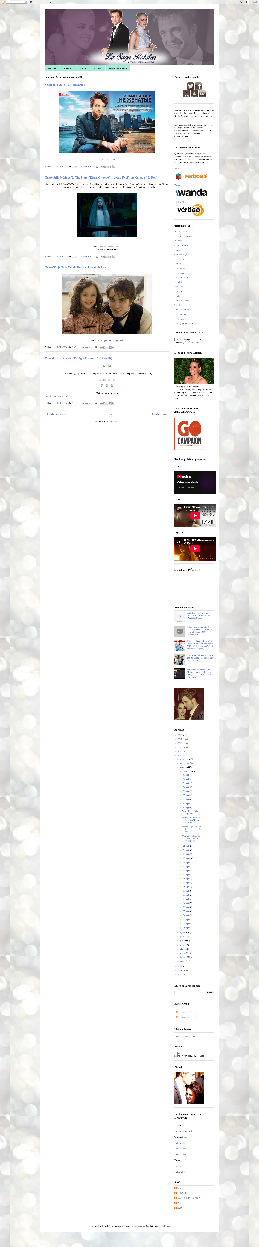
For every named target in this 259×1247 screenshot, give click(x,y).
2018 (180, 735)
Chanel (177, 249)
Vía (108, 159)
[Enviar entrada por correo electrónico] (97, 166)
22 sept (186, 807)
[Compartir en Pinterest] (113, 166)
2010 (180, 974)
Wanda (177, 185)
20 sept (186, 850)
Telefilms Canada (105, 246)
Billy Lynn (179, 240)
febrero (183, 957)
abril (182, 948)
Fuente (102, 159)
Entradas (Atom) (113, 421)
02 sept (186, 923)
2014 (180, 751)
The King (178, 305)
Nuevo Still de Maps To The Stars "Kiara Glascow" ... (192, 820)
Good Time (179, 272)
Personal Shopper (181, 300)
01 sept (186, 927)
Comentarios (183, 1017)
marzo (183, 952)
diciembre (184, 759)
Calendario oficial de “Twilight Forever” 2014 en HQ (78, 358)
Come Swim (179, 259)
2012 (180, 966)
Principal (52, 68)
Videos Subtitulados (118, 68)
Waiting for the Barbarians (185, 323)
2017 (180, 739)
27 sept (186, 787)
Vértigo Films (180, 201)
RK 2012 (84, 68)
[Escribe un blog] (105, 166)
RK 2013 (98, 68)
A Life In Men (180, 231)
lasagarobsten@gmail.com (185, 1131)
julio (182, 936)
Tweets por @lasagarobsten (186, 1036)
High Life (178, 282)
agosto (183, 932)
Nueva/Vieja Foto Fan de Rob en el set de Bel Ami (76, 267)
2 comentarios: (86, 166)
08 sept (186, 898)
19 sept (186, 854)
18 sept (186, 858)
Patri (179, 1203)
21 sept (186, 845)
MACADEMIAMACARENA (189, 1198)
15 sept (186, 870)
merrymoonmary (138, 1226)
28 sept (186, 782)
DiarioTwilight (100, 340)
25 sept (186, 795)
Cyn (179, 1188)
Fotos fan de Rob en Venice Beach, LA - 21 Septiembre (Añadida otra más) (198, 615)
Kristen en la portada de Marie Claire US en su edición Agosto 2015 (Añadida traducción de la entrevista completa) (200, 645)
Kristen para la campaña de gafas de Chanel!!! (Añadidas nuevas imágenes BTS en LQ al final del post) (200, 631)
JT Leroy (178, 291)
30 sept (186, 774)
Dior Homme (180, 268)
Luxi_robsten (180, 1148)
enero (183, 961)
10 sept (186, 890)
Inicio (109, 413)
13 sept (186, 878)
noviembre (185, 763)
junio (182, 940)
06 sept (186, 907)
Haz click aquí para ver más (56, 396)
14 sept (186, 874)
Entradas (182, 1012)
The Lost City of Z (182, 309)
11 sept (186, 886)
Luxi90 (177, 1166)
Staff (179, 1208)
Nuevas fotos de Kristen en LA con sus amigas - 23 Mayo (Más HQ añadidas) (200, 658)
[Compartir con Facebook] (111, 166)
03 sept (186, 919)
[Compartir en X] (108, 166)
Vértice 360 (179, 168)
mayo (182, 944)
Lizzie (177, 295)
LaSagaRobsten (181, 1143)
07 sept (186, 903)
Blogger (167, 1226)
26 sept (186, 791)
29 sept (186, 778)
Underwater (179, 318)
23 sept (186, 803)
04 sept (186, 915)
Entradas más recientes (56, 413)
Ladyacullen (179, 1172)
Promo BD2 (68, 68)
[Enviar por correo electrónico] (102, 166)
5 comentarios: (86, 256)
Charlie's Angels (181, 254)
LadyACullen (180, 1154)
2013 (180, 755)
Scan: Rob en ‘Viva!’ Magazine (65, 84)
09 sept (186, 894)
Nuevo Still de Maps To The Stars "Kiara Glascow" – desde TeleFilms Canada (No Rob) (101, 177)
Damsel (177, 263)
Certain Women (181, 245)
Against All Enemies (183, 236)
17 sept (186, 862)
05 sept (186, 911)
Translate (195, 342)
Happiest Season (181, 277)
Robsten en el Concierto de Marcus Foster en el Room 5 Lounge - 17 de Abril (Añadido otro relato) (200, 673)
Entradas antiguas (159, 413)
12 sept (186, 882)
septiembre (185, 771)
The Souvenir (180, 314)
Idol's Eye (178, 286)
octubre (183, 767)
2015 (180, 747)
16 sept (186, 866)
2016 (180, 743)
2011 (180, 970)
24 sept (186, 799)
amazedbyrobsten (116, 340)
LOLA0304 (182, 1193)
